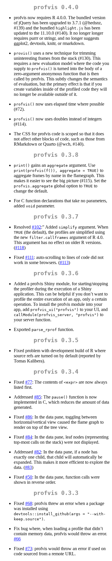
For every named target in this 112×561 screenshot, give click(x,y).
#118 (19, 247)
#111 (29, 257)
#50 (28, 477)
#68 (28, 503)
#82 (37, 451)
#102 (36, 227)
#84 (28, 437)
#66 (17, 538)
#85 (37, 397)
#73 (28, 548)
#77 (28, 382)
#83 (28, 467)
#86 (28, 417)
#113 (64, 262)
